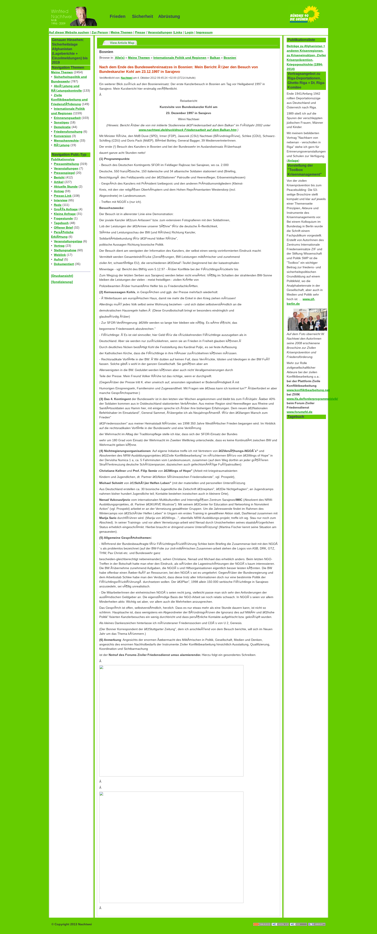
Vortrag (59, 245)
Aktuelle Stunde (66, 186)
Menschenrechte (66, 140)
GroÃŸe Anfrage (66, 209)
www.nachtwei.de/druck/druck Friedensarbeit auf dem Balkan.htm (187, 130)
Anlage (293, 160)
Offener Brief (63, 227)
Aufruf (58, 259)
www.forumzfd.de (299, 412)
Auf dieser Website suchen (69, 32)
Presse (140, 32)
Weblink (60, 255)
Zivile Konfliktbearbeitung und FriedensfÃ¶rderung (69, 99)
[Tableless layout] (262, 920)
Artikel (58, 182)
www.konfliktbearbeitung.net (308, 390)
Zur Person (100, 32)
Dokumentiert (64, 264)
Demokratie (62, 127)
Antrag (59, 191)
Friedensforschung (68, 131)
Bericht (59, 177)
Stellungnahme (65, 250)
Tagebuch (61, 223)
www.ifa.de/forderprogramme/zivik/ (312, 398)
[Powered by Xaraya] (317, 920)
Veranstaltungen (160, 32)
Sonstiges (61, 122)
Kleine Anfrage (65, 214)
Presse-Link (63, 195)
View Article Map (122, 42)
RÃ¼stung (62, 145)
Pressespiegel (64, 172)
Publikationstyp (63, 159)
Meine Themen (121, 32)
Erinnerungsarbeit (67, 118)
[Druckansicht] (62, 275)
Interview (60, 200)
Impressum (204, 32)
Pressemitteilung (66, 164)
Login (189, 32)
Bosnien (230, 57)
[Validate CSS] (299, 920)
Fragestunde (63, 218)
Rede (58, 205)
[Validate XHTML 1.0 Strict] (280, 920)
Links (178, 32)
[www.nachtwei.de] (76, 16)
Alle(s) (120, 57)
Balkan (215, 57)
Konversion (62, 136)
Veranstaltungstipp (68, 241)
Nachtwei (126, 78)
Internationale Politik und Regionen (179, 57)
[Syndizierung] (62, 282)
